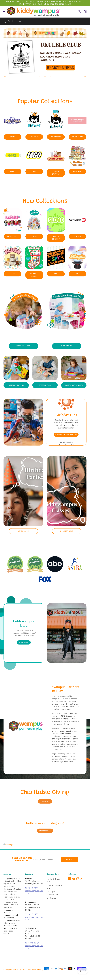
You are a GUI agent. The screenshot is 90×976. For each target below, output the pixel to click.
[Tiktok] (81, 878)
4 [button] (47, 76)
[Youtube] (73, 878)
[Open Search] (4, 21)
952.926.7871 (31, 888)
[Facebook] (69, 878)
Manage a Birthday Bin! (66, 445)
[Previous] (5, 76)
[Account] (79, 10)
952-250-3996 (32, 943)
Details (45, 801)
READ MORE (24, 642)
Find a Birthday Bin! (66, 442)
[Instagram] (77, 878)
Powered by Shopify (35, 970)
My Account (52, 898)
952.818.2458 (31, 914)
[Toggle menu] (3, 11)
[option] (45, 51)
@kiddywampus (45, 831)
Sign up (69, 859)
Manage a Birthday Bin (52, 893)
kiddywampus (22, 970)
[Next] (85, 76)
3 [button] (44, 76)
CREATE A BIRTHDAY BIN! (66, 435)
